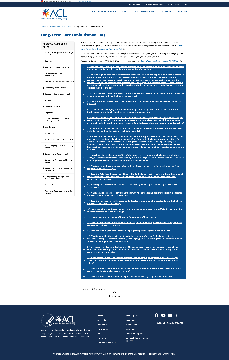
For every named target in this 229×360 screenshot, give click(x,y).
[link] (57, 67)
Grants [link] (125, 11)
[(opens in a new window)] (48, 320)
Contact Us (102, 329)
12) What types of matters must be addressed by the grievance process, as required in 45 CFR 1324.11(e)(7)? (132, 186)
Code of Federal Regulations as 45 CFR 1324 (160, 60)
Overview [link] (49, 61)
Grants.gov (131, 315)
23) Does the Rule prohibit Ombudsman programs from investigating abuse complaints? (129, 276)
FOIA (99, 333)
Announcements (155, 4)
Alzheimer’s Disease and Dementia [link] (59, 82)
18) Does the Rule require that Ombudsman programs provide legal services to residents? (130, 230)
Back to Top (114, 296)
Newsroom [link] (167, 11)
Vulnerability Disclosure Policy (137, 339)
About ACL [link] (182, 11)
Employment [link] (50, 113)
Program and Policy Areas (60, 26)
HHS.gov (130, 320)
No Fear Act (132, 324)
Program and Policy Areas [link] (104, 11)
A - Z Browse (173, 4)
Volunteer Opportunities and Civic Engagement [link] (59, 192)
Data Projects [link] (50, 100)
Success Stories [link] (51, 185)
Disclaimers (103, 324)
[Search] (186, 4)
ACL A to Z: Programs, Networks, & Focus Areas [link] (59, 54)
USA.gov (130, 329)
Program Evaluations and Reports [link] (59, 139)
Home (43, 26)
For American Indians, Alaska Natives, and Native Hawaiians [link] (58, 120)
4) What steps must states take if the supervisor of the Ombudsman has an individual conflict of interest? (134, 102)
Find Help (136, 4)
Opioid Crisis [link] (50, 133)
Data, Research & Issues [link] (145, 11)
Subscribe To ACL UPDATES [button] (170, 323)
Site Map (101, 338)
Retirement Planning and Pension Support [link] (59, 161)
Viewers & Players (105, 342)
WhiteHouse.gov (134, 333)
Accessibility (103, 320)
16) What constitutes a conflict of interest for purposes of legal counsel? (122, 217)
